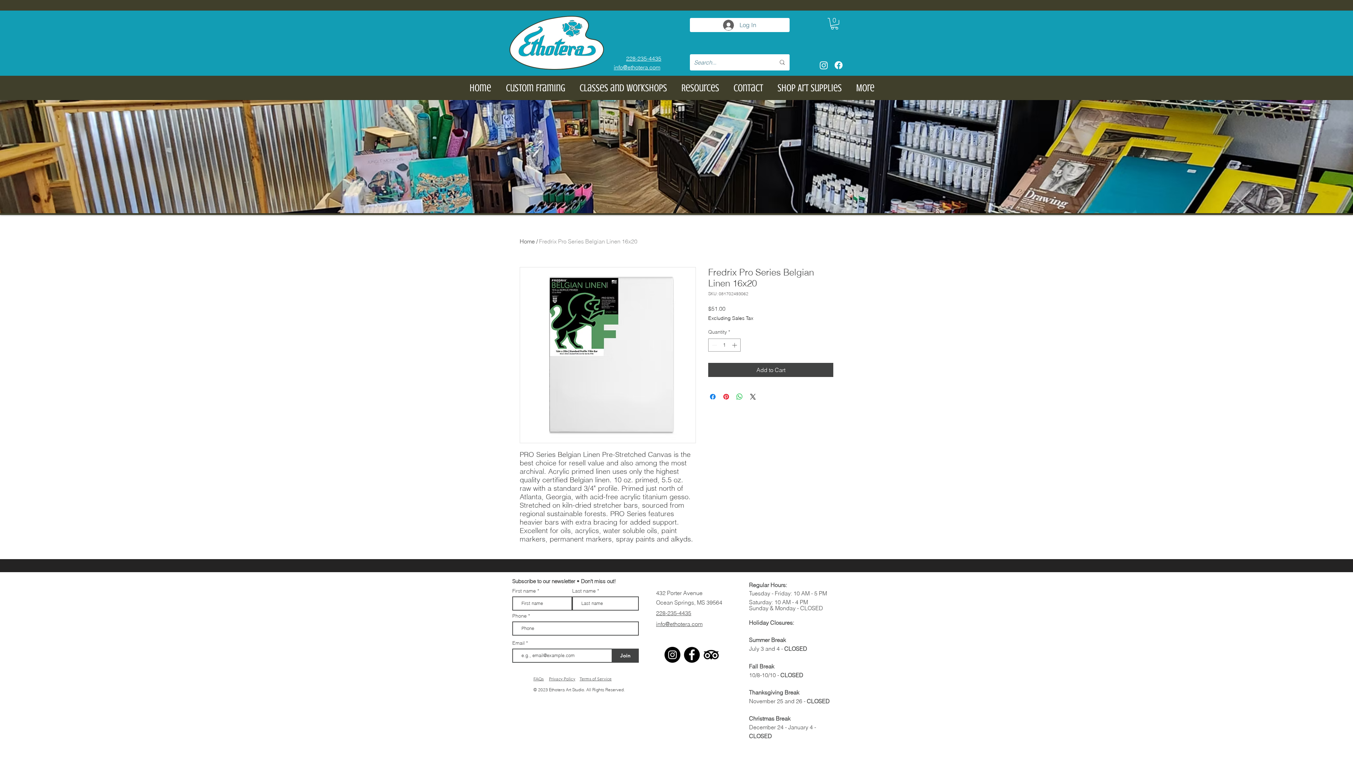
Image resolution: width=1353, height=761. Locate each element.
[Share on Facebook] (713, 396)
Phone (519, 615)
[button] (834, 24)
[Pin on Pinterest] (726, 396)
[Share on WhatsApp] (739, 396)
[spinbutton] (724, 345)
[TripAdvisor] (711, 655)
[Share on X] (753, 396)
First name (524, 590)
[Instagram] (823, 65)
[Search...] (782, 62)
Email (519, 643)
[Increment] (735, 345)
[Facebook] (838, 65)
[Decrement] (713, 345)
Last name (584, 590)
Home (527, 241)
